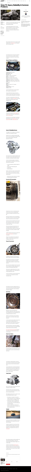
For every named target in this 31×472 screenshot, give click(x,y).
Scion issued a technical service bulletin (11, 329)
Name (7, 461)
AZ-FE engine (14, 98)
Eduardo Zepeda (26, 11)
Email (11, 461)
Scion (2, 3)
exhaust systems (15, 119)
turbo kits (14, 118)
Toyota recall (7, 428)
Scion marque (9, 115)
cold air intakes (8, 119)
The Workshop (8, 2)
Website (17, 461)
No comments (2, 8)
